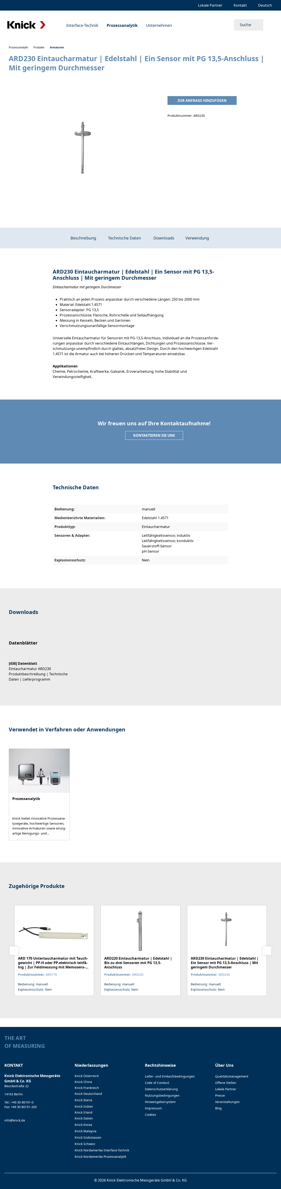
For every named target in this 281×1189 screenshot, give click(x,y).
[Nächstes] (267, 950)
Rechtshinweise (160, 1065)
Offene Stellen (225, 1083)
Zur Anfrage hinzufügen (202, 100)
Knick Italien (84, 1118)
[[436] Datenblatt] (38, 667)
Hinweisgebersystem (160, 1102)
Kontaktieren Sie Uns (154, 435)
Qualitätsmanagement (231, 1076)
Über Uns (224, 1065)
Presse (220, 1095)
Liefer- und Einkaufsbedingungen (170, 1076)
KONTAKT (13, 1065)
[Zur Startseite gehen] (26, 25)
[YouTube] (274, 1047)
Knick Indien (84, 1106)
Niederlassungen (91, 1065)
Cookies (150, 1114)
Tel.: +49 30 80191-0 (18, 1102)
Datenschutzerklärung (161, 1089)
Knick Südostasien (88, 1137)
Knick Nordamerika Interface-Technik (102, 1150)
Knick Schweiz (85, 1144)
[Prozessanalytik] (39, 794)
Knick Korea (83, 1125)
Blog (218, 1108)
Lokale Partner (225, 1089)
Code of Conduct (157, 1083)
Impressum (153, 1108)
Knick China (83, 1082)
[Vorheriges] (14, 950)
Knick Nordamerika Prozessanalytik (100, 1156)
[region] (83, 150)
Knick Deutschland (88, 1094)
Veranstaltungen (227, 1102)
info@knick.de (14, 1120)
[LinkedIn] (266, 1047)
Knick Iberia (83, 1100)
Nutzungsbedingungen (162, 1095)
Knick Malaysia (85, 1131)
